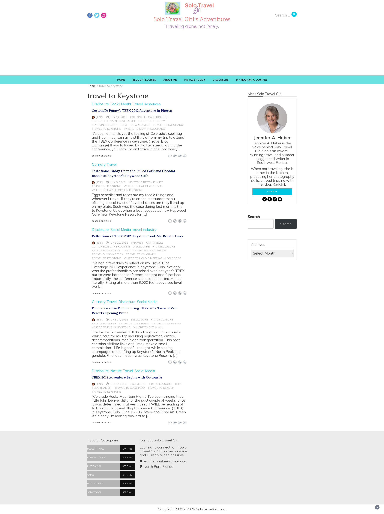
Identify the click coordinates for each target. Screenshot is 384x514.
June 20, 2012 (119, 242)
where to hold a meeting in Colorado (152, 258)
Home (121, 79)
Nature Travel (121, 370)
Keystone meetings (106, 250)
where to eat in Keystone (143, 186)
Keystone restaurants (146, 182)
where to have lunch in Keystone (117, 190)
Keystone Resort (104, 125)
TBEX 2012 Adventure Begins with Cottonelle (127, 377)
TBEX (123, 125)
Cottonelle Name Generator (113, 121)
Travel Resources (147, 104)
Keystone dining (104, 323)
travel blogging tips (107, 254)
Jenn (99, 117)
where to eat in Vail (148, 327)
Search (254, 217)
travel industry (144, 229)
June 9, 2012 (118, 384)
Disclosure (220, 79)
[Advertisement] (192, 53)
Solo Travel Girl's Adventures (192, 19)
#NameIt (137, 242)
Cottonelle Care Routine (149, 117)
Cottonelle (154, 242)
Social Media (120, 104)
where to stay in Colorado (144, 128)
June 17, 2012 (119, 319)
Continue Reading (101, 156)
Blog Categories (144, 79)
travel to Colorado (168, 125)
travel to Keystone (106, 128)
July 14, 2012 (118, 117)
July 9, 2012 (118, 182)
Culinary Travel (104, 164)
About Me (170, 79)
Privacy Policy (194, 79)
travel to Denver (161, 387)
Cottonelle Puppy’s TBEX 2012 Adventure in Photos (132, 110)
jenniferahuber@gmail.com (165, 461)
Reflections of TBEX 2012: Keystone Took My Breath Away (137, 236)
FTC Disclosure (164, 246)
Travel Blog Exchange (149, 250)
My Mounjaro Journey (251, 79)
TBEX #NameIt (140, 125)
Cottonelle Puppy (151, 121)
